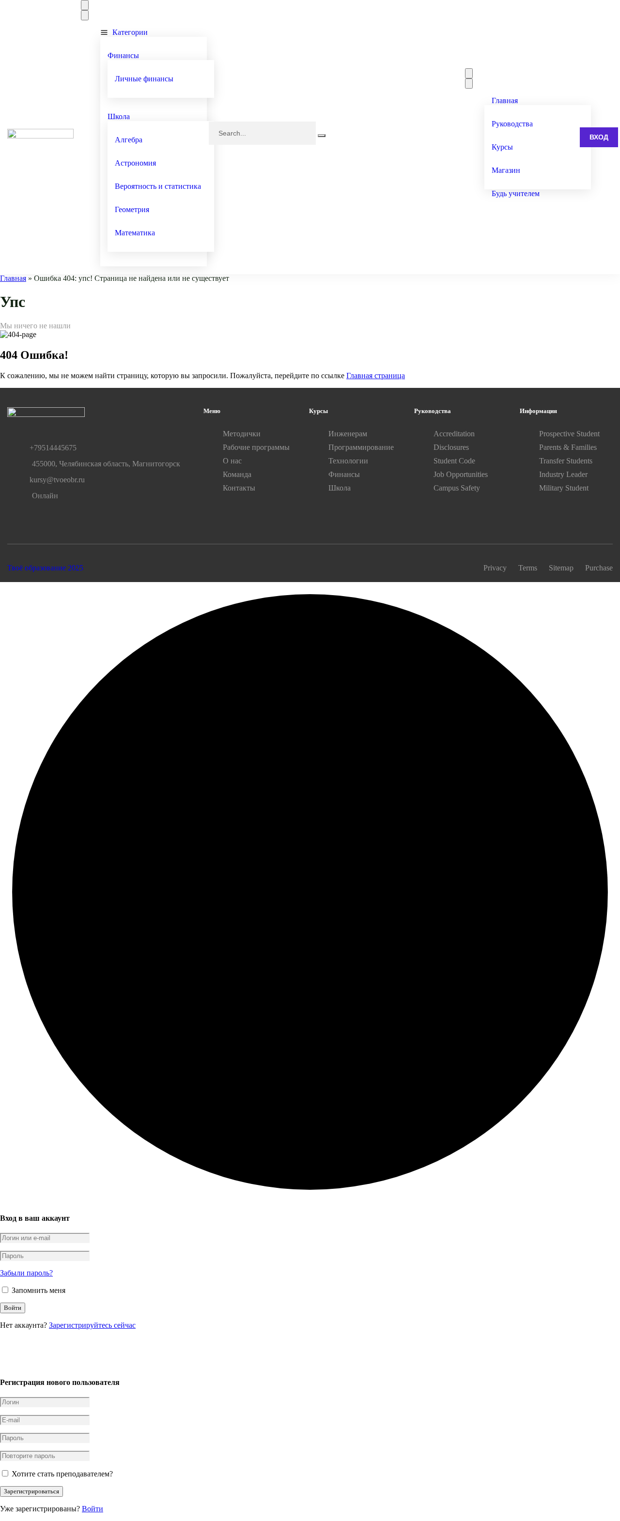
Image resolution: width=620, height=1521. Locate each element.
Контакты (239, 488)
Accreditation (454, 434)
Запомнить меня (37, 1290)
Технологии (348, 461)
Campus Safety (457, 488)
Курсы (502, 147)
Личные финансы (144, 79)
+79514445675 (53, 448)
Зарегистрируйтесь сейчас (92, 1325)
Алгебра (128, 140)
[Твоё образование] (40, 136)
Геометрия (132, 209)
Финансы (123, 55)
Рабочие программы (256, 447)
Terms (527, 568)
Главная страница (375, 375)
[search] (322, 135)
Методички (242, 434)
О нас (232, 461)
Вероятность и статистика (158, 186)
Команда (237, 474)
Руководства (512, 124)
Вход (598, 137)
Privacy (495, 568)
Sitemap (561, 568)
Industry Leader (563, 474)
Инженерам (347, 434)
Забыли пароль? (26, 1273)
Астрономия (135, 163)
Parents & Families (568, 447)
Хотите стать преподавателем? (61, 1474)
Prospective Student (569, 434)
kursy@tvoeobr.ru (57, 480)
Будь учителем (516, 193)
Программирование (361, 447)
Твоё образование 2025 (45, 568)
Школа (119, 116)
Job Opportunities (461, 474)
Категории (130, 32)
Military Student (564, 488)
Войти (92, 1509)
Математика (135, 233)
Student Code (454, 461)
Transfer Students (565, 461)
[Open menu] (85, 5)
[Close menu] (85, 15)
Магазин (506, 170)
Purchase (599, 568)
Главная (505, 100)
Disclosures (451, 447)
